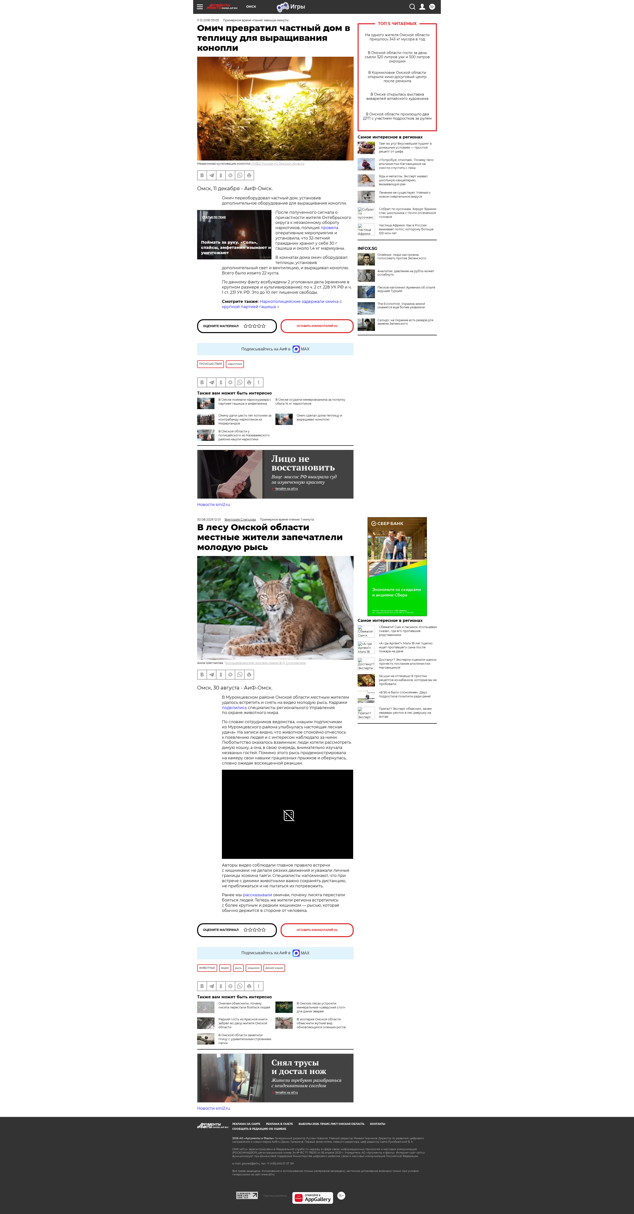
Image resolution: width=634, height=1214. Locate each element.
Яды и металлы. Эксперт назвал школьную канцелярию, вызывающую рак (403, 180)
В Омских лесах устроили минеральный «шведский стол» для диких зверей (321, 1007)
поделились (234, 707)
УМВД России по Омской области (277, 163)
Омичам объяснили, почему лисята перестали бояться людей (244, 1005)
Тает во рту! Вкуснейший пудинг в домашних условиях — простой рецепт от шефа (405, 147)
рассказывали (257, 895)
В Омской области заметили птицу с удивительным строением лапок (244, 1039)
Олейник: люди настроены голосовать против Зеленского (401, 256)
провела (329, 227)
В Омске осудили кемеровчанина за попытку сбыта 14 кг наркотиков (310, 401)
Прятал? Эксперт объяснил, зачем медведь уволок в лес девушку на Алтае (405, 712)
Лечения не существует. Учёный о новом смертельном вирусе (405, 194)
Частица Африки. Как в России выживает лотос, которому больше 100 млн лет (406, 229)
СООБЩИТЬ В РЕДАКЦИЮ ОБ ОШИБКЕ (259, 1129)
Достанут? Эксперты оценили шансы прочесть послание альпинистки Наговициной (407, 663)
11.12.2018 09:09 (208, 20)
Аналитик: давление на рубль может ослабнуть (405, 272)
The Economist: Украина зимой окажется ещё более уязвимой (401, 305)
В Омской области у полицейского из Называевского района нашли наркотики (244, 435)
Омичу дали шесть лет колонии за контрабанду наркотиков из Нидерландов (244, 419)
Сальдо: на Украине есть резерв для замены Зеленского (405, 321)
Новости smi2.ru (213, 504)
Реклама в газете (279, 1124)
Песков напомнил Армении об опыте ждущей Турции (406, 289)
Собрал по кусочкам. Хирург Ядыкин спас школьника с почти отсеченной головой (407, 213)
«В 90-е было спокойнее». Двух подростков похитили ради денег (405, 694)
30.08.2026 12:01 (209, 519)
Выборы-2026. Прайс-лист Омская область (331, 1124)
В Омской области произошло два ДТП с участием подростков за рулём (397, 116)
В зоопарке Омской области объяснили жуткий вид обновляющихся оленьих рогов (321, 1023)
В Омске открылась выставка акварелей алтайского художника (397, 96)
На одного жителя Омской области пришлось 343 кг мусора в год (397, 37)
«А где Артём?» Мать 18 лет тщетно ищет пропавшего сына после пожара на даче (406, 647)
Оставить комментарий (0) (317, 326)
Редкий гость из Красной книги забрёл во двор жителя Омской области (242, 1023)
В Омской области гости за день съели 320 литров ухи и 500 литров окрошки (397, 57)
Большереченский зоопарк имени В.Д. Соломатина (265, 663)
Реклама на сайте (246, 1124)
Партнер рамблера (275, 1195)
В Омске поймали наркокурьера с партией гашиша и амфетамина (244, 401)
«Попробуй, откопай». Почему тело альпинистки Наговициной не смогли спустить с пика (406, 164)
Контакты (377, 1124)
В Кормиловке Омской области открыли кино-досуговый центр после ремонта (397, 77)
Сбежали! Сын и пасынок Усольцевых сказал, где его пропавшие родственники (408, 631)
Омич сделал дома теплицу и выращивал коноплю (319, 417)
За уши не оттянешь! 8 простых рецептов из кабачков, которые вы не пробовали (408, 680)
